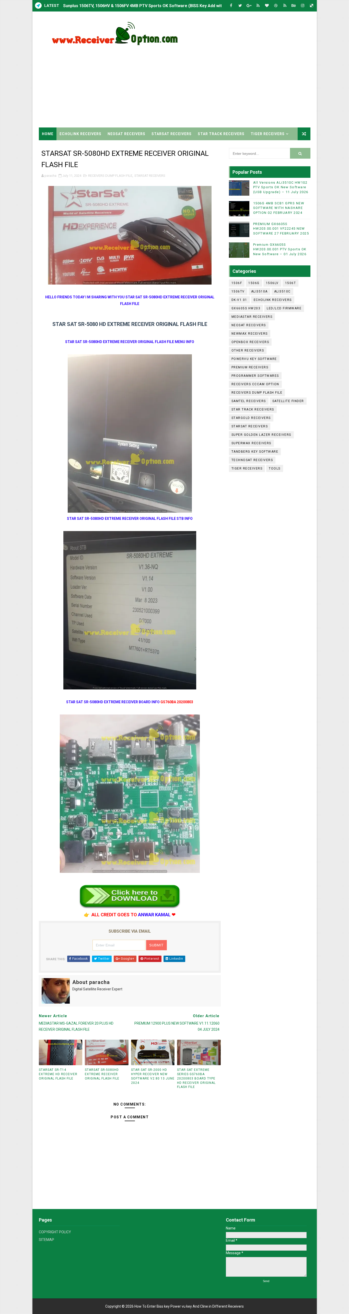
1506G (254, 283)
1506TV (238, 291)
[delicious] (312, 5)
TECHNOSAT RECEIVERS (252, 460)
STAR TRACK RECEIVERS (221, 134)
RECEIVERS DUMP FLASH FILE (110, 176)
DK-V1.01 (239, 300)
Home (47, 134)
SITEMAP (46, 1240)
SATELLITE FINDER (288, 401)
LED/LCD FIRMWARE (284, 308)
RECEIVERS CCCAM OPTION (255, 384)
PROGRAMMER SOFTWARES (255, 376)
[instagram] (303, 5)
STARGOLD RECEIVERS (251, 418)
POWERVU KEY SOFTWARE (254, 359)
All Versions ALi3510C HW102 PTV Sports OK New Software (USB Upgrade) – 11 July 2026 (280, 187)
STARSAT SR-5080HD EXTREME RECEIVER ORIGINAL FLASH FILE (102, 1074)
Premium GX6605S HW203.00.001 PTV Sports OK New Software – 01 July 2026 (280, 249)
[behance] (294, 5)
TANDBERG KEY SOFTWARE (254, 451)
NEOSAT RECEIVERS (126, 134)
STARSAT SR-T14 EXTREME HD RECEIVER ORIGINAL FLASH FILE (58, 1074)
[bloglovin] (267, 5)
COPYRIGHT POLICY (55, 1232)
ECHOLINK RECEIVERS (80, 134)
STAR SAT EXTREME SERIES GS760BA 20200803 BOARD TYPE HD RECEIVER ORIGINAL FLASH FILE (196, 1078)
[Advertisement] (217, 84)
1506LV (272, 283)
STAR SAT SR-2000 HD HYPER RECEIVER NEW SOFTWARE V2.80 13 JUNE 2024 (153, 1076)
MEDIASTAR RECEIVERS (252, 317)
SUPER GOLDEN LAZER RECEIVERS (261, 435)
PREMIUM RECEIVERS (250, 367)
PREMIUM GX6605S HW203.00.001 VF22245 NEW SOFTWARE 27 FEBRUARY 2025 (281, 228)
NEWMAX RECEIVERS (249, 333)
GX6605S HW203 (246, 308)
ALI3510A (259, 291)
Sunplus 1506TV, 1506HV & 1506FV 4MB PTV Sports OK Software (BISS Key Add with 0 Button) (153, 5)
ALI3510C (282, 291)
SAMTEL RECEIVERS (248, 401)
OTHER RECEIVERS (247, 350)
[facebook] (231, 5)
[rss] (258, 5)
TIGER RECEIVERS (268, 134)
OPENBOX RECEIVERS (250, 342)
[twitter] (240, 5)
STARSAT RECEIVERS (172, 134)
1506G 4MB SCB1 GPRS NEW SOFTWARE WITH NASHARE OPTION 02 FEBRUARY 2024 (279, 207)
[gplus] (249, 5)
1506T (290, 283)
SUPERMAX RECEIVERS (251, 443)
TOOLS (275, 468)
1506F (236, 283)
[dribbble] (276, 5)
